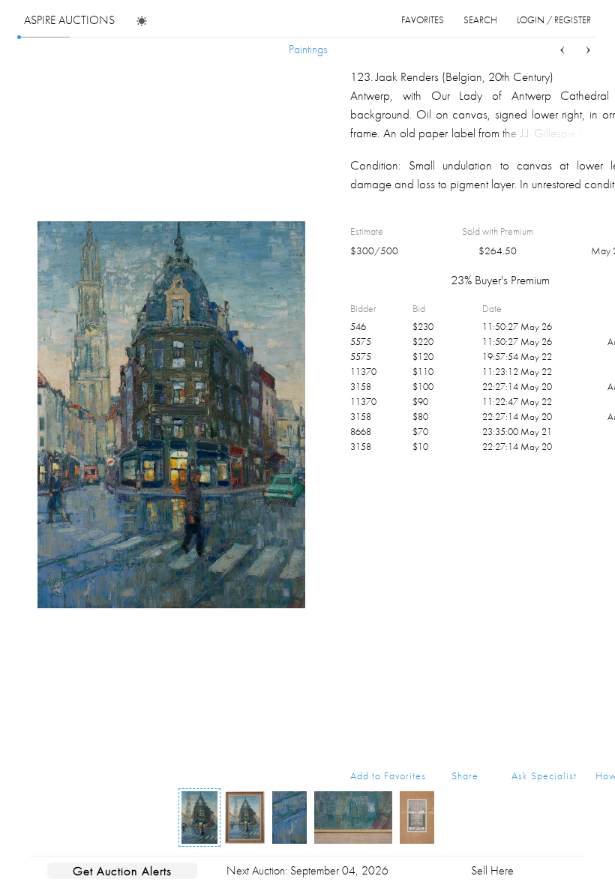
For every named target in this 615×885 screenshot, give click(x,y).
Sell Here (492, 870)
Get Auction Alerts (122, 870)
